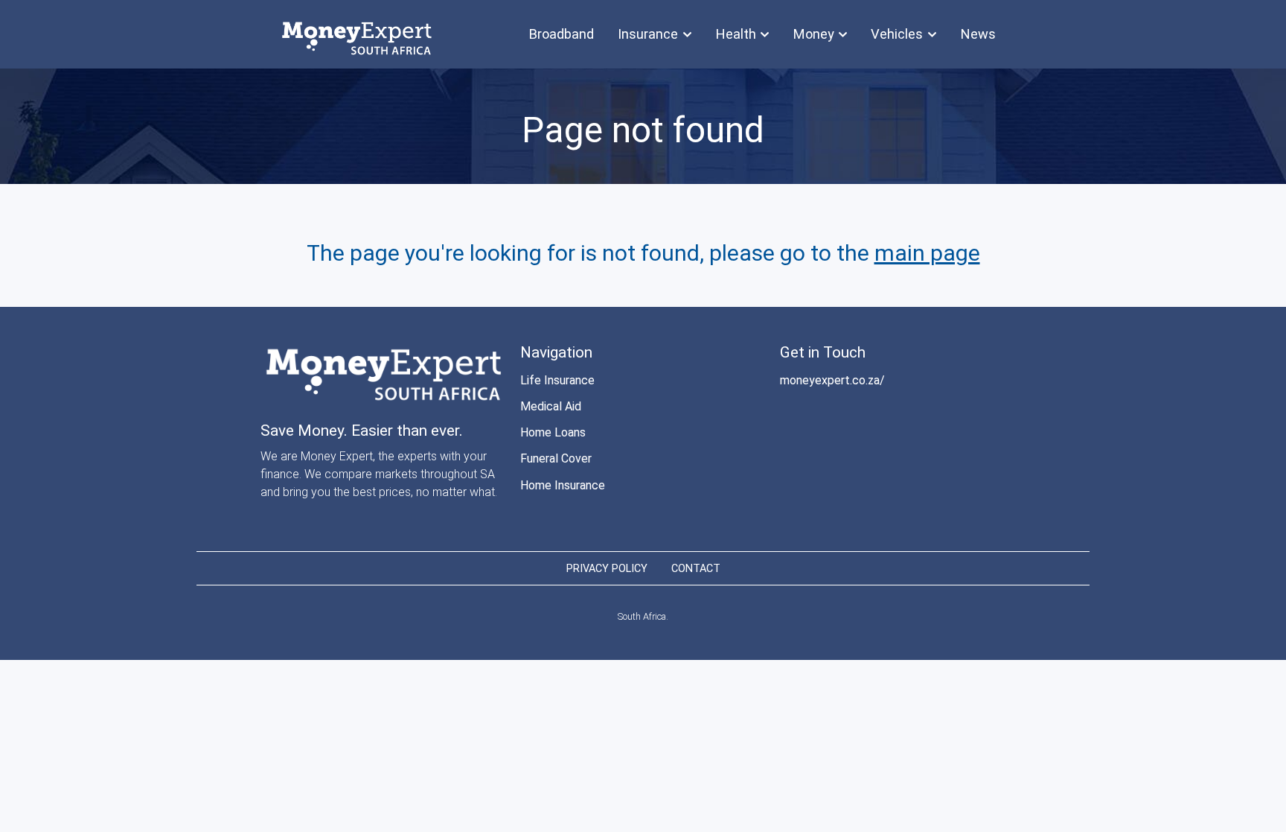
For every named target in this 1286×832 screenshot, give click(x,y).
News (978, 34)
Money (813, 34)
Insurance (648, 34)
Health (735, 34)
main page (927, 253)
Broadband (561, 34)
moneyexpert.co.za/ (832, 380)
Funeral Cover (556, 458)
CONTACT (695, 568)
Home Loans (553, 432)
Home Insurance (562, 485)
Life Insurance (557, 380)
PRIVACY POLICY (606, 568)
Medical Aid (550, 406)
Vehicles (897, 34)
